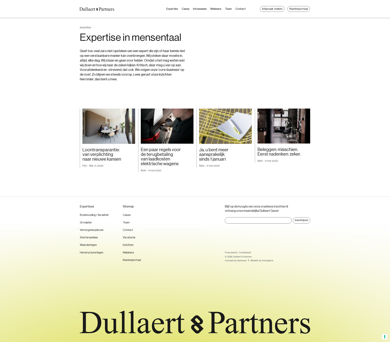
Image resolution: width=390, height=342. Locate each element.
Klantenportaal (298, 8)
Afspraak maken (272, 8)
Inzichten (128, 245)
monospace (267, 260)
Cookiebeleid (245, 253)
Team (228, 8)
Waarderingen (88, 245)
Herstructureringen (91, 252)
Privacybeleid (231, 253)
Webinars (215, 8)
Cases (185, 8)
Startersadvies (89, 237)
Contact (240, 8)
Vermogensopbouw (91, 230)
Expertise (172, 8)
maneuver (242, 260)
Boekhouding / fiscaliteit (94, 215)
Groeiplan (86, 222)
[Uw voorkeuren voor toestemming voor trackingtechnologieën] (385, 337)
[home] (97, 9)
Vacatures (129, 237)
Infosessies (200, 8)
